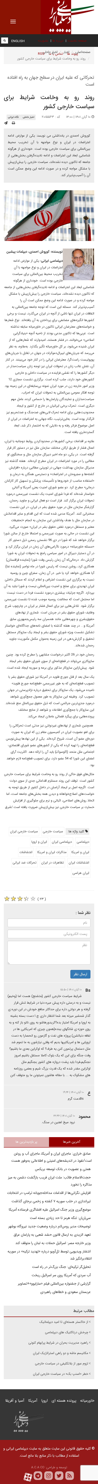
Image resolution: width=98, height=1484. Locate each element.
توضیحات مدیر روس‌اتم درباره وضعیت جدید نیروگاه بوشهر (50, 1226)
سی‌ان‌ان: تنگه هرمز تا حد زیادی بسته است (61, 1218)
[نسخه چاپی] (13, 123)
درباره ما (58, 40)
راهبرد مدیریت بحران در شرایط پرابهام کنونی (58, 1342)
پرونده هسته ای (64, 1401)
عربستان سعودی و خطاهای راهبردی (66, 1292)
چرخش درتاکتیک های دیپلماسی (66, 1332)
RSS (41, 54)
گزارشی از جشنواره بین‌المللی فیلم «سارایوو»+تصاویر (55, 1283)
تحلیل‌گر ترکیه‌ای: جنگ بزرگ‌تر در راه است (62, 1267)
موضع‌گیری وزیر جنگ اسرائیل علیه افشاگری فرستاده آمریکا (50, 1209)
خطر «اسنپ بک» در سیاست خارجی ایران (60, 1374)
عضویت (43, 40)
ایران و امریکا (80, 852)
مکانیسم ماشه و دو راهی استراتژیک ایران (60, 1353)
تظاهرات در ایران (52, 862)
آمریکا (32, 1401)
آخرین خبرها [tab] (71, 1141)
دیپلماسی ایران (62, 841)
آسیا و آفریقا (14, 1401)
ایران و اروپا (39, 841)
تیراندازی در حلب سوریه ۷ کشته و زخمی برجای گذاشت (52, 1201)
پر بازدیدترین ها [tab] (26, 1141)
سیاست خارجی (53, 831)
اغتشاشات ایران (79, 862)
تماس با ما (56, 54)
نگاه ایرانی (13, 117)
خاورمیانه (87, 1401)
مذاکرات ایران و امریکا (52, 852)
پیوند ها (72, 54)
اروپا (44, 1401)
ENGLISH (18, 41)
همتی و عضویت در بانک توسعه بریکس (63, 1169)
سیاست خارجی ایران (24, 831)
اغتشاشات (25, 852)
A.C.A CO (37, 1467)
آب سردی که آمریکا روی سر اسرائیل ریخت (62, 1275)
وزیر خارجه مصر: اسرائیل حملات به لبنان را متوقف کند (53, 1243)
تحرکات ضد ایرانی (24, 862)
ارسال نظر (80, 974)
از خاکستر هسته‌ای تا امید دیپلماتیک (63, 1322)
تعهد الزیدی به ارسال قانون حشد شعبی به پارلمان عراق (53, 1234)
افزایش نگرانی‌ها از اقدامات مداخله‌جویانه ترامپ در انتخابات (49, 1193)
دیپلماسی (83, 841)
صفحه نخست (77, 40)
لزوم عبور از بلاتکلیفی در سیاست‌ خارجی (61, 1363)
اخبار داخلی (28, 117)
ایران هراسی (80, 873)
